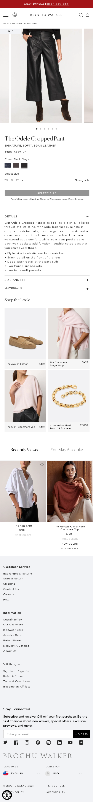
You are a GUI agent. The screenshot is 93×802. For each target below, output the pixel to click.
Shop (5, 23)
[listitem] (5, 743)
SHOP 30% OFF (57, 4)
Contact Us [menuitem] (11, 589)
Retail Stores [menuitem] (12, 640)
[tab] (25, 450)
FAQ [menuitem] (6, 599)
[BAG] (87, 15)
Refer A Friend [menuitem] (13, 676)
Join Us (81, 734)
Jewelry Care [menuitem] (12, 635)
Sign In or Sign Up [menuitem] (16, 671)
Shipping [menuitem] (9, 583)
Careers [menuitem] (8, 594)
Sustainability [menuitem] (12, 619)
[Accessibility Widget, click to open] (7, 795)
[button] (6, 15)
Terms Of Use (55, 786)
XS (6, 179)
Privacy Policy (13, 792)
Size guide (82, 180)
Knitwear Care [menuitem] (13, 629)
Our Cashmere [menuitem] (13, 624)
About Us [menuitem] (9, 650)
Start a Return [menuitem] (13, 578)
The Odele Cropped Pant (24, 23)
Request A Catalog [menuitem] (16, 645)
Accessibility (55, 792)
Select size (47, 193)
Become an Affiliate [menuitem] (16, 686)
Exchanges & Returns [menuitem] (18, 573)
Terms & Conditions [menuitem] (16, 681)
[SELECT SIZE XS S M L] (23, 491)
